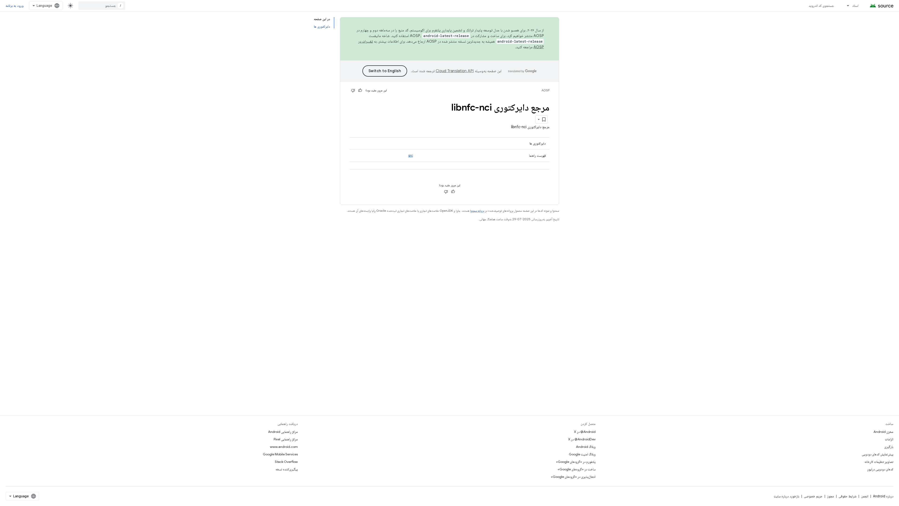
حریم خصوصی (813, 496)
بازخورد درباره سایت (786, 496)
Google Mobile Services (280, 454)
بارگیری (888, 447)
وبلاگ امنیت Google (582, 454)
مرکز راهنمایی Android (283, 432)
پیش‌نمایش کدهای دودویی (877, 454)
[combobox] (101, 5)
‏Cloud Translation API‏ (455, 71)
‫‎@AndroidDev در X (582, 439)
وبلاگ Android (586, 447)
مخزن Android (883, 432)
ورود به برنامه (14, 6)
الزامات (889, 439)
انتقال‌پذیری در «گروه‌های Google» (573, 477)
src (410, 155)
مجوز (830, 496)
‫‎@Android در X (585, 432)
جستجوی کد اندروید (821, 6)
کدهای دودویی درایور (880, 469)
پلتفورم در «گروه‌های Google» (576, 462)
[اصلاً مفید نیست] (353, 90)
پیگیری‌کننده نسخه (287, 469)
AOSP (545, 90)
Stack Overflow (286, 462)
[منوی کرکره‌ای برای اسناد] (846, 5)
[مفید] (360, 90)
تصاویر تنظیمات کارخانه (879, 462)
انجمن (864, 496)
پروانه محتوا (477, 211)
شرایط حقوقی (847, 496)
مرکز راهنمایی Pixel (286, 439)
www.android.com (284, 447)
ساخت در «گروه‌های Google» (577, 469)
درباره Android (883, 496)
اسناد (855, 6)
